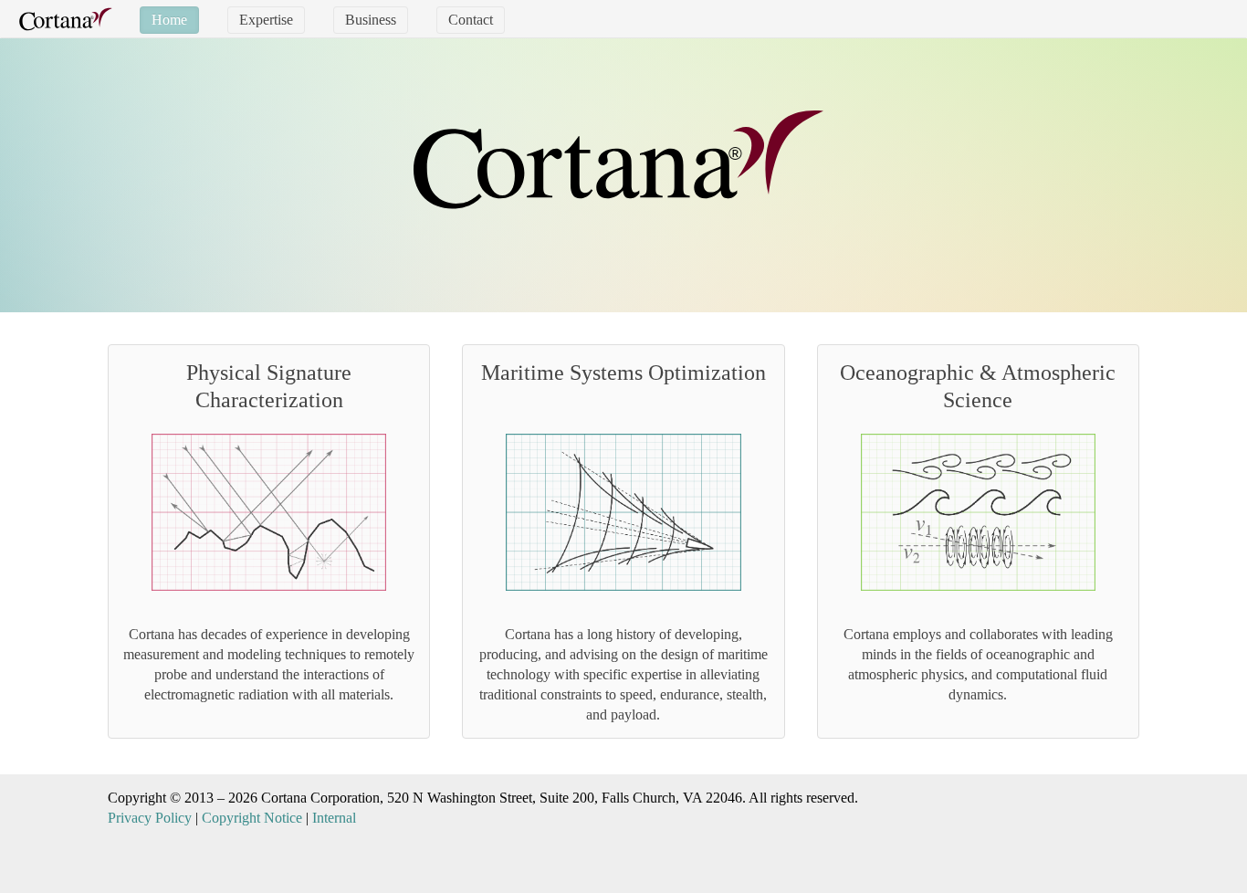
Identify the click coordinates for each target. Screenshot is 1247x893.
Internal (334, 817)
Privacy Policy (150, 817)
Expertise (266, 19)
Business (370, 19)
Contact (470, 19)
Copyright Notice (252, 817)
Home (169, 19)
